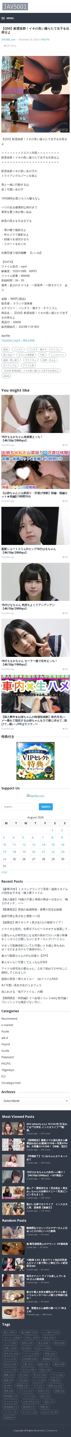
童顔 (5, 349)
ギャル (10, 1358)
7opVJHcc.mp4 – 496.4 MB (17, 340)
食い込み (7, 354)
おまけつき (49, 1412)
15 (53, 845)
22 (53, 852)
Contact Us (51, 1430)
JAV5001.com (8, 39)
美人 (43, 1342)
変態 (50, 1353)
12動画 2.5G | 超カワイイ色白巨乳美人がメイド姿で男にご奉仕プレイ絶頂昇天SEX (47, 1263)
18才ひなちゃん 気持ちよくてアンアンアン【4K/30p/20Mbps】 (28, 606)
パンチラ (18, 349)
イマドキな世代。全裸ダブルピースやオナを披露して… (35, 929)
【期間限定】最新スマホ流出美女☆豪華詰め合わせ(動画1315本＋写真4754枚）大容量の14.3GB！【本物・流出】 (47, 1143)
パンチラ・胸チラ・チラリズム (44, 349)
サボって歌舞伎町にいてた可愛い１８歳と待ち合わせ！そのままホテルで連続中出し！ (33, 947)
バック (39, 1380)
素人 (9, 1332)
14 (43, 845)
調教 (9, 1374)
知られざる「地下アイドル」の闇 (22, 992)
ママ (38, 1385)
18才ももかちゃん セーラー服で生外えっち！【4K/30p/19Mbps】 (29, 662)
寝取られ (55, 1385)
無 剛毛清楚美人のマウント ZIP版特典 (47, 1243)
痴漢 (8, 1380)
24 (4, 859)
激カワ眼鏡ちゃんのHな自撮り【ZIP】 (25, 955)
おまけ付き (31, 1401)
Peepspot (7, 1057)
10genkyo (7, 1070)
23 (62, 852)
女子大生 (11, 1353)
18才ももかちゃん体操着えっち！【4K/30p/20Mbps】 (22, 438)
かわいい (43, 1348)
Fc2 (3, 1076)
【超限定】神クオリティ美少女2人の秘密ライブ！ (32, 922)
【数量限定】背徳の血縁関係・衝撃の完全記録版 (31, 909)
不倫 (55, 1380)
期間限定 (50, 1358)
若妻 (59, 1390)
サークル (10, 1401)
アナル (57, 1374)
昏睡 (44, 1406)
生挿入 (43, 1390)
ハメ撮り (50, 1332)
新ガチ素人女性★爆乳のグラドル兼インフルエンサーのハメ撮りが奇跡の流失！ (47, 1295)
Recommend (9, 1018)
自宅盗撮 (10, 1406)
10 (4, 845)
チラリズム (30, 360)
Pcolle (5, 1031)
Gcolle (5, 1051)
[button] (7, 18)
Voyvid (5, 1044)
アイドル (31, 1353)
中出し (32, 1337)
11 (14, 845)
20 (33, 852)
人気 (23, 1380)
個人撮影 (29, 1332)
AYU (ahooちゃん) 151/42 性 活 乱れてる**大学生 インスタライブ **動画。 (47, 1127)
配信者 (28, 1406)
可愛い (10, 1348)
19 (24, 852)
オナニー (11, 1337)
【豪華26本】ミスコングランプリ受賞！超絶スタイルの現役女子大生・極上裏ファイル (34, 891)
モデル (28, 1369)
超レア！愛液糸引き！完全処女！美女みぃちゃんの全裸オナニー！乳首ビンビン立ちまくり (47, 1191)
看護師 (22, 1385)
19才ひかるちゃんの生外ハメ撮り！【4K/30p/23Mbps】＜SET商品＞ (46, 1174)
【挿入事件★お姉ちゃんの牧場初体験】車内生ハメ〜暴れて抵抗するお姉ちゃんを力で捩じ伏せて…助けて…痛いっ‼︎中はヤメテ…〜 (34, 720)
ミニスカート (57, 354)
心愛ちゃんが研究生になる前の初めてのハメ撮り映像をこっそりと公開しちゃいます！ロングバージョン (34, 937)
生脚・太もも (49, 360)
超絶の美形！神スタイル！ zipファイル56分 (29, 979)
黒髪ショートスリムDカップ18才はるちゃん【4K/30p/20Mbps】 (28, 550)
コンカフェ (29, 1412)
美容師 (9, 1417)
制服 (43, 1364)
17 (4, 852)
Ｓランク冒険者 (26, 354)
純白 (49, 1401)
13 (33, 845)
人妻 (27, 1364)
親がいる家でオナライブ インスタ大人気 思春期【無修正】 (47, 1206)
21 (43, 852)
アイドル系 (28, 365)
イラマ (28, 1396)
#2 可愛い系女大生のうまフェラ (21, 985)
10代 (42, 354)
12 (24, 845)
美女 (49, 1337)
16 (62, 845)
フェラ (10, 1342)
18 (14, 852)
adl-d (4, 1038)
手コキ (39, 1374)
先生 (44, 1396)
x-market (7, 1025)
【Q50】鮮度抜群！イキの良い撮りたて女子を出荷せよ (31, 370)
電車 (8, 1390)
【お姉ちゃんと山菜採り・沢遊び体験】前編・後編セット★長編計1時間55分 (34, 494)
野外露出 (10, 1396)
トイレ (10, 1369)
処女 (45, 1369)
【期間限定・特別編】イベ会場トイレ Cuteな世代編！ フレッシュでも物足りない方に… (35, 1000)
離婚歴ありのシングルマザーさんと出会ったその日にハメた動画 (47, 1229)
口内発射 (29, 1358)
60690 (6, 376)
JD (26, 1348)
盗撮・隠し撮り (11, 360)
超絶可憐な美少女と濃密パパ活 (20, 916)
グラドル (25, 1390)
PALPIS (45, 39)
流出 (59, 1342)
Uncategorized (10, 1083)
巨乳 (27, 1342)
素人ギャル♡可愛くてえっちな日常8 (24, 962)
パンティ (10, 1412)
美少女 (10, 1364)
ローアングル (10, 365)
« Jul (4, 872)
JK (23, 1374)
